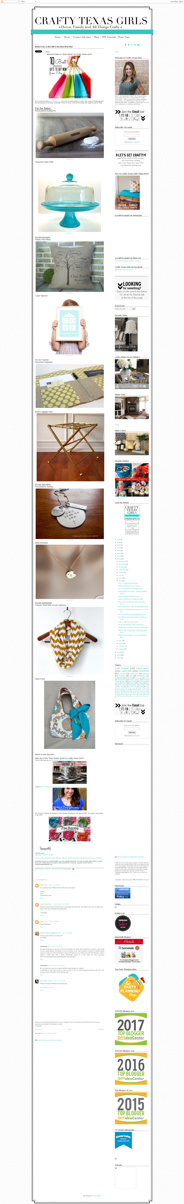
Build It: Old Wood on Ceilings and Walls (130, 599)
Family (147, 678)
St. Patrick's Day (144, 689)
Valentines (141, 676)
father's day (121, 685)
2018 (119, 545)
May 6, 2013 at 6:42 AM (55, 946)
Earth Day (127, 693)
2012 (119, 652)
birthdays (143, 685)
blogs (147, 686)
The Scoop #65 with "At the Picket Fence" (131, 624)
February (122, 646)
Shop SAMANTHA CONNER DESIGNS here (69, 843)
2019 (119, 542)
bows (147, 683)
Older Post (101, 1029)
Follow (117, 51)
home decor (142, 668)
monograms (143, 693)
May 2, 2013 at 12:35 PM (52, 885)
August (121, 572)
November (122, 564)
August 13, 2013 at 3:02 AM (56, 965)
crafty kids (126, 671)
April (120, 640)
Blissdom (134, 696)
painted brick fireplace (143, 696)
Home (70, 1029)
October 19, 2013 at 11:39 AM (56, 981)
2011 (119, 655)
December (122, 561)
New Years (131, 688)
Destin (117, 694)
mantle (141, 694)
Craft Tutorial (122, 668)
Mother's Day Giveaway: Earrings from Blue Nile (133, 627)
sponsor (146, 674)
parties (117, 683)
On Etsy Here (69, 293)
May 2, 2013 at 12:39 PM (61, 904)
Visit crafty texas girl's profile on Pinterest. (128, 261)
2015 (119, 553)
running (144, 691)
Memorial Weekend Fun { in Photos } (129, 586)
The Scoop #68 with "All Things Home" (130, 588)
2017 (119, 548)
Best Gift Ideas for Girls (46, 987)
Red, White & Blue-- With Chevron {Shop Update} (133, 606)
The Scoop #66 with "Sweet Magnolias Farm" (132, 614)
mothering (118, 678)
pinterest (132, 683)
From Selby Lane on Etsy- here (69, 750)
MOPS (135, 693)
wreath (124, 683)
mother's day (119, 686)
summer (122, 676)
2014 (119, 556)
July (120, 575)
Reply (42, 898)
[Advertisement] (128, 763)
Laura (42, 885)
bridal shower (132, 694)
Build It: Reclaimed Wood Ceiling (128, 596)
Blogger (146, 880)
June (120, 578)
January (121, 649)
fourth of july (132, 681)
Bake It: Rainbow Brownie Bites (128, 583)
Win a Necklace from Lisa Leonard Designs (54, 787)
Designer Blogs (96, 1196)
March (121, 643)
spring (141, 686)
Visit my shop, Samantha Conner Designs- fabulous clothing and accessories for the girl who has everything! (68, 858)
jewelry (128, 691)
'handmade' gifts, (55, 101)
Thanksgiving (122, 680)
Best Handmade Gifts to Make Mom (62, 760)
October (121, 567)
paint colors (121, 688)
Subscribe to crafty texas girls (44, 855)
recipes (123, 674)
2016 (119, 550)
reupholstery (136, 691)
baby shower (142, 688)
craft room (120, 691)
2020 (119, 539)
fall (131, 676)
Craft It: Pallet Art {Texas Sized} (128, 622)
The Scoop (142, 681)
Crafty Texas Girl (45, 904)
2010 (119, 658)
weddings (118, 693)
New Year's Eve (131, 686)
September (122, 570)
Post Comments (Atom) (49, 1033)
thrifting (140, 683)
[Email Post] (72, 869)
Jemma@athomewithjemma (48, 933)
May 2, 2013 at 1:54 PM (52, 921)
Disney (123, 694)
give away (138, 678)
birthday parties (134, 680)
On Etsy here (70, 159)
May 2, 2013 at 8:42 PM (65, 933)
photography (133, 685)
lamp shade (126, 689)
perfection (134, 689)
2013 (119, 559)
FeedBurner (136, 142)
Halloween (134, 674)
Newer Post (38, 1029)
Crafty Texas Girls (127, 270)
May (120, 581)
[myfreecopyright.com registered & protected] (129, 857)
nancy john (43, 981)
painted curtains (124, 696)
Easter (128, 678)
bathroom (117, 689)
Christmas (144, 671)
